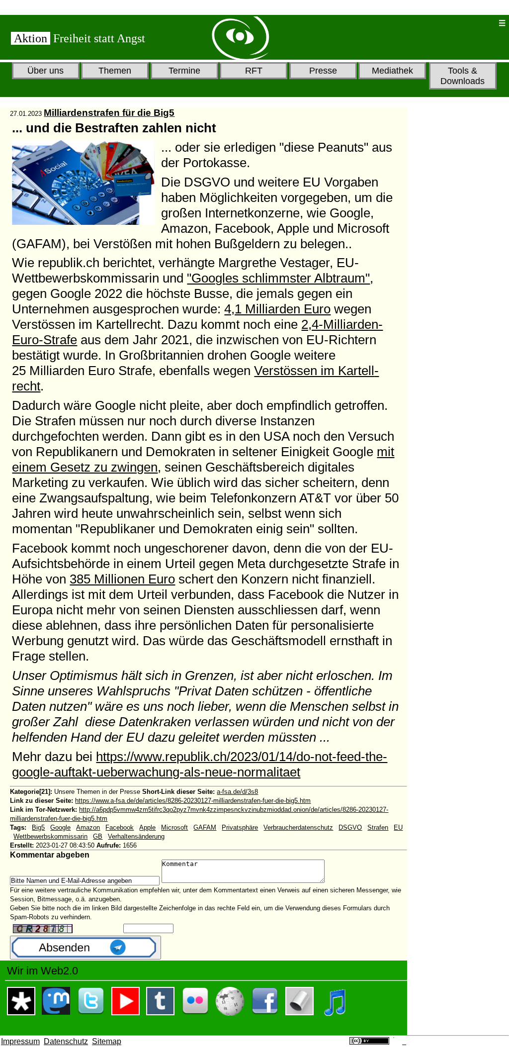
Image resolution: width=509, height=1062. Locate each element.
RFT (253, 71)
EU (398, 827)
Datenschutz (66, 1041)
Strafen (377, 827)
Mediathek (392, 71)
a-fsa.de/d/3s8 (237, 791)
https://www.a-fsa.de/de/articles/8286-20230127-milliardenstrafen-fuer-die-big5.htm (193, 800)
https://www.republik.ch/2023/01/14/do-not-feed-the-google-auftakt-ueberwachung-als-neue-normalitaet (199, 764)
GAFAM (204, 827)
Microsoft (174, 827)
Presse (323, 71)
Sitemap (106, 1041)
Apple (147, 827)
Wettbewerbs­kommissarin (50, 836)
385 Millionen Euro (122, 579)
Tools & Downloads (462, 76)
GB (97, 836)
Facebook (119, 827)
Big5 (38, 827)
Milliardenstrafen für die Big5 (109, 112)
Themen (114, 71)
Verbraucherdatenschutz (298, 827)
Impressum (20, 1041)
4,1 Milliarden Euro (277, 308)
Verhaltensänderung (136, 836)
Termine (184, 71)
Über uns (45, 71)
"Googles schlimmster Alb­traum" (278, 278)
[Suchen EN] (458, 23)
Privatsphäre (240, 827)
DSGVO (350, 827)
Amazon (88, 827)
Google (60, 827)
